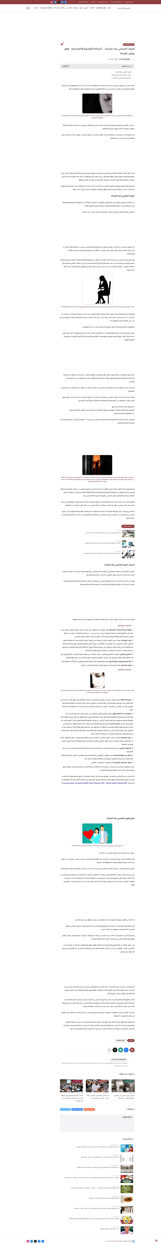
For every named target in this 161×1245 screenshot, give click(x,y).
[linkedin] (55, 2)
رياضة (63, 8)
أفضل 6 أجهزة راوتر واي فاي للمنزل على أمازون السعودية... (102, 543)
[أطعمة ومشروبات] (31, 2)
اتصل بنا (93, 2)
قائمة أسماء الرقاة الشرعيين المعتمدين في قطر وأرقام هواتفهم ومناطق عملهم (94, 1219)
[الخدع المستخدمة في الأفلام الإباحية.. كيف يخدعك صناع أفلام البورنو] (127, 1148)
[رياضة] (38, 2)
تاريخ (81, 8)
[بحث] (27, 8)
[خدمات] (27, 2)
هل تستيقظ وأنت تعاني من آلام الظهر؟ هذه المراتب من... (103, 533)
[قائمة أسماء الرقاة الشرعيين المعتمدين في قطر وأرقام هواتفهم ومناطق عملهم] (127, 1220)
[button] (126, 1050)
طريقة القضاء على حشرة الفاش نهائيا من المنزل (104, 1198)
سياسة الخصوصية (103, 2)
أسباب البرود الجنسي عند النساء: (121, 75)
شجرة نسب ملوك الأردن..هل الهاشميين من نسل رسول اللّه (100, 1157)
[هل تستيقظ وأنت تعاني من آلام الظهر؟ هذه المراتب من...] (128, 534)
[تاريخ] (48, 2)
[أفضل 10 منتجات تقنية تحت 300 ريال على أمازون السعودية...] (128, 554)
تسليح (86, 8)
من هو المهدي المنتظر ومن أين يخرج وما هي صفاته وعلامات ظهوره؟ (97, 1167)
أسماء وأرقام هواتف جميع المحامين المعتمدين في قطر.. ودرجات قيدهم (96, 1208)
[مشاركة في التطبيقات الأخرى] (109, 1050)
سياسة (75, 8)
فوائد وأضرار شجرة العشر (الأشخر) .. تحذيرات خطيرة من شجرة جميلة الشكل (95, 1188)
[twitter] (58, 2)
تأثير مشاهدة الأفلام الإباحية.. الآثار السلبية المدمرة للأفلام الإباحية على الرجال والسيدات (94, 783)
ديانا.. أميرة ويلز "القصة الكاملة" (109, 1229)
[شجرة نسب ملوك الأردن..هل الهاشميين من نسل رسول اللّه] (127, 1158)
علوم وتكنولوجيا (101, 8)
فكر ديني (69, 8)
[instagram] (52, 2)
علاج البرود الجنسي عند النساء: (122, 78)
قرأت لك (57, 8)
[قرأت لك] (34, 2)
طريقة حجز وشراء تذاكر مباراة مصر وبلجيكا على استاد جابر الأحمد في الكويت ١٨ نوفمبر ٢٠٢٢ (91, 1178)
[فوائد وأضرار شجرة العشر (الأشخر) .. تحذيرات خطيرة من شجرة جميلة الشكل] (127, 1189)
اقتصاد (92, 8)
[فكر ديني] (41, 2)
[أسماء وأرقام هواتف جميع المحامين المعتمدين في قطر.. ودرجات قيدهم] (127, 1210)
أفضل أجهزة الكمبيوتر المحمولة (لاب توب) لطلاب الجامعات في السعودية (72, 1098)
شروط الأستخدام (83, 2)
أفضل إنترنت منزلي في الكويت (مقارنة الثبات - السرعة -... (124, 1097)
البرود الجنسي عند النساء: (123, 72)
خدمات (36, 8)
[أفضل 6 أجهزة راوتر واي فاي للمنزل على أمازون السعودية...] (128, 544)
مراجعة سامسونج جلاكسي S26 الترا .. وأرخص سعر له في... (98, 1097)
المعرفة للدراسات (124, 59)
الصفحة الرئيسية (129, 2)
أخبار (109, 8)
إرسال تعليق (127, 1117)
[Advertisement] (80, 29)
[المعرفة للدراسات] (124, 8)
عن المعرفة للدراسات (116, 2)
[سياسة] (45, 2)
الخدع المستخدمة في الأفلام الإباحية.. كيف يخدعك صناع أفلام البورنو (98, 1147)
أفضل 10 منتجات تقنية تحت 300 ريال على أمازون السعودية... (102, 553)
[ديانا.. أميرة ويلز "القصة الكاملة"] (127, 1230)
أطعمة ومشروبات (46, 8)
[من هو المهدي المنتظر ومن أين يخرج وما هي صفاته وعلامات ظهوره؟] (127, 1169)
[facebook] (65, 2)
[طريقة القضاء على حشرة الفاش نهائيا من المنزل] (127, 1199)
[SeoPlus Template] (133, 1241)
